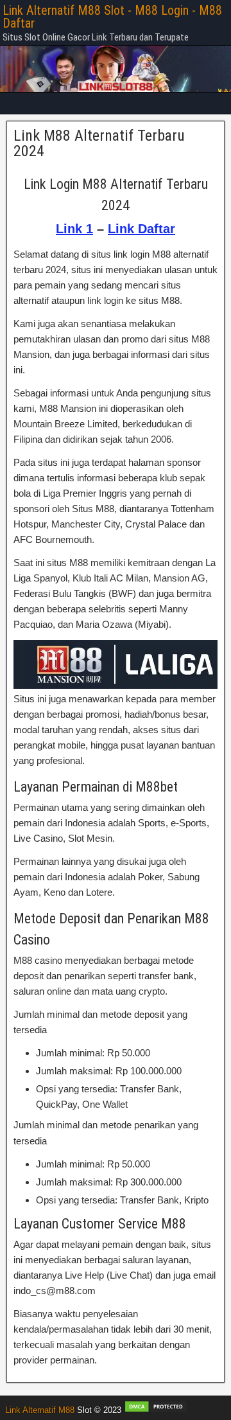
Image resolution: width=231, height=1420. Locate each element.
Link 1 (74, 229)
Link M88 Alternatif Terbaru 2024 (99, 143)
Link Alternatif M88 (39, 1410)
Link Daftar (141, 229)
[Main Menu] (115, 103)
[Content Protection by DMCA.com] (156, 1410)
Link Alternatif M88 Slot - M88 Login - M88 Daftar (112, 17)
